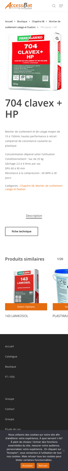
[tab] (34, 215)
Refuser (43, 465)
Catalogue (11, 356)
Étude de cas (13, 429)
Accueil (9, 21)
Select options (26, 306)
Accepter (27, 465)
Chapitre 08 (38, 21)
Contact (9, 409)
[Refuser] (63, 450)
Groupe (9, 399)
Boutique (22, 21)
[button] (57, 38)
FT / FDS (10, 376)
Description (34, 215)
